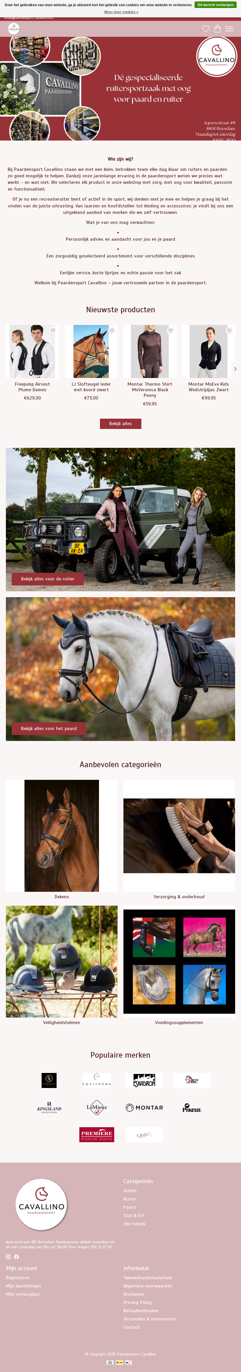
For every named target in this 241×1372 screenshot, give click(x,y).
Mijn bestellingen (23, 1286)
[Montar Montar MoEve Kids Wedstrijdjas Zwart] (208, 351)
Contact (131, 1327)
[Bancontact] (128, 1363)
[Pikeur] (192, 1108)
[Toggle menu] (229, 29)
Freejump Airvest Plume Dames (32, 387)
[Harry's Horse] (192, 1081)
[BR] (49, 1081)
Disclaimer (134, 1294)
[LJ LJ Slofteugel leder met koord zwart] (91, 351)
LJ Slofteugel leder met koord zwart (91, 387)
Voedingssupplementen (179, 1023)
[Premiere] (97, 1135)
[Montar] (144, 1108)
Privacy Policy (137, 1302)
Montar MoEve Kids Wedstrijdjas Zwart (208, 387)
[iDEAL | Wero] (119, 1363)
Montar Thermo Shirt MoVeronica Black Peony (150, 389)
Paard (129, 1207)
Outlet (130, 1191)
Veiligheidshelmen (61, 1023)
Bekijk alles (120, 424)
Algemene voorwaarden (147, 1286)
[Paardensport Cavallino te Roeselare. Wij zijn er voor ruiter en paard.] (14, 29)
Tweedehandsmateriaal (147, 1278)
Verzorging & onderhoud (179, 897)
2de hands (134, 1224)
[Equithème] (97, 1081)
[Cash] (110, 1363)
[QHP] (144, 1135)
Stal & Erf (133, 1216)
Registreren (18, 1278)
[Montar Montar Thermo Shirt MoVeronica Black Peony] (149, 351)
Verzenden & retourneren (149, 1319)
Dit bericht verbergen (215, 5)
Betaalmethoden (140, 1311)
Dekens (62, 897)
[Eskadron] (144, 1081)
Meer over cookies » (121, 12)
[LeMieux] (97, 1108)
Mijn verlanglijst (23, 1294)
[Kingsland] (49, 1108)
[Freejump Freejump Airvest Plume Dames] (32, 351)
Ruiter (129, 1199)
